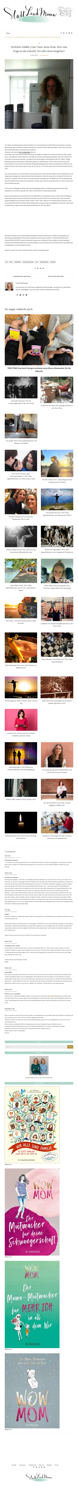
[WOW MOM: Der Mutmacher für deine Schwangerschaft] (32, 1212)
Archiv (57, 1465)
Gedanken (18, 262)
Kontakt (14, 1465)
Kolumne (10, 37)
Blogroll (49, 1465)
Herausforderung (28, 262)
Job (37, 262)
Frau (11, 262)
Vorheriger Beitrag (22, 276)
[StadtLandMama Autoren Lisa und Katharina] (39, 1065)
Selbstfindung (44, 262)
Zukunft (53, 262)
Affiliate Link (8, 1164)
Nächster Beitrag (56, 276)
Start (6, 37)
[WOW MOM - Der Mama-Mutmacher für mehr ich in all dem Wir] (32, 1304)
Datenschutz (32, 1465)
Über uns (41, 1465)
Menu (8, 33)
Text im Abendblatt (24, 152)
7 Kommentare (43, 55)
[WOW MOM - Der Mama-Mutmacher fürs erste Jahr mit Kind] (32, 1390)
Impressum (22, 1465)
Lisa (14, 37)
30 (6, 262)
